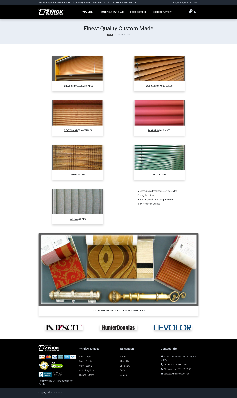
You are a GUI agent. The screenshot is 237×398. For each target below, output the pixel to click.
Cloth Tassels (85, 365)
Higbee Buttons (86, 375)
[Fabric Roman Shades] (159, 113)
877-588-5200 (124, 2)
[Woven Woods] (77, 157)
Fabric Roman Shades (159, 130)
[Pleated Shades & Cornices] (77, 113)
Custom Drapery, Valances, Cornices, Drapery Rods (118, 310)
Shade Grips (85, 356)
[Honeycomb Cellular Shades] (77, 68)
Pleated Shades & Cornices (78, 130)
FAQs (122, 370)
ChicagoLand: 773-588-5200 (177, 369)
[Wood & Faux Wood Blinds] (159, 68)
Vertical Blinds (78, 219)
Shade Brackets (86, 361)
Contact (194, 2)
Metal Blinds (159, 174)
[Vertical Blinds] (77, 201)
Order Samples (138, 12)
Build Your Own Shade (112, 12)
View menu (88, 12)
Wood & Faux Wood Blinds (159, 86)
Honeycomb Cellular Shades (78, 86)
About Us (124, 361)
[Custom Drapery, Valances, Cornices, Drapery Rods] (118, 269)
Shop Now (125, 365)
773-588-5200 (91, 2)
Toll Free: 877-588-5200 (175, 364)
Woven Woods (78, 174)
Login (176, 2)
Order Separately (162, 12)
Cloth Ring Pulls (86, 370)
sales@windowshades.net (57, 2)
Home (110, 34)
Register (184, 2)
